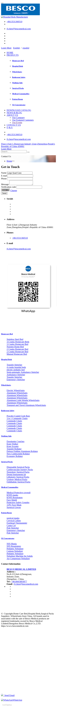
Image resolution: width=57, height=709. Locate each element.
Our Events (17, 122)
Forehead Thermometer (17, 523)
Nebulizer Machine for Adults (20, 556)
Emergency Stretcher (16, 379)
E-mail (4, 176)
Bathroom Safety (18, 77)
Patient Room (17, 99)
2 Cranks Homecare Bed (17, 349)
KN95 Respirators (15, 497)
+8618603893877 (19, 581)
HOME (10, 52)
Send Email (9, 695)
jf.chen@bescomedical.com (19, 29)
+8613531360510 (14, 21)
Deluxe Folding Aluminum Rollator (22, 451)
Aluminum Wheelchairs (17, 393)
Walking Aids (17, 83)
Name (3, 173)
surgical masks (13, 518)
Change (13, 190)
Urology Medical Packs (17, 479)
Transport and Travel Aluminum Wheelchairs (26, 405)
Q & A (10, 127)
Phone (4, 178)
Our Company (18, 117)
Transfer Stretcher (14, 365)
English (16, 48)
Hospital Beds (17, 66)
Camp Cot (11, 525)
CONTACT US (14, 125)
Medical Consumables (20, 94)
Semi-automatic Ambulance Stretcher (23, 372)
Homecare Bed (18, 61)
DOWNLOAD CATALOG (19, 110)
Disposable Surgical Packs (18, 467)
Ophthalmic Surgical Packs (18, 482)
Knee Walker (12, 444)
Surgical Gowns (14, 507)
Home (9, 161)
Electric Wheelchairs (16, 390)
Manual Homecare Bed (17, 354)
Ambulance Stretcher (16, 374)
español (26, 48)
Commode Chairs (14, 421)
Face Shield (12, 500)
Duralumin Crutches (15, 441)
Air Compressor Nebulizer (18, 558)
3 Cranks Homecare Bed (17, 344)
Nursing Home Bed (15, 347)
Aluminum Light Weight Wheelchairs (23, 400)
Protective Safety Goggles (18, 502)
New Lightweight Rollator (18, 454)
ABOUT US (12, 115)
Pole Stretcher (13, 528)
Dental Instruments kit (16, 474)
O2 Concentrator (18, 105)
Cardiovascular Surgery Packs (20, 469)
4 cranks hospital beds (16, 367)
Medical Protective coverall (18, 492)
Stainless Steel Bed (15, 339)
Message (5, 184)
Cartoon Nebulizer (15, 551)
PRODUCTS (13, 55)
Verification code (8, 187)
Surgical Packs (18, 88)
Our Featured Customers (23, 120)
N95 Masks (12, 544)
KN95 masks (12, 495)
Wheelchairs (17, 72)
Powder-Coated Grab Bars (18, 416)
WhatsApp (17, 700)
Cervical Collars (14, 520)
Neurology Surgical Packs (18, 472)
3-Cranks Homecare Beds (18, 342)
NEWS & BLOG (14, 112)
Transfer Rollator (14, 449)
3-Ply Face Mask (14, 505)
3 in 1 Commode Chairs (17, 418)
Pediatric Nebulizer (15, 548)
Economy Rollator (15, 456)
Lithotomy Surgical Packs (18, 477)
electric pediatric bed (16, 370)
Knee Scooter (13, 446)
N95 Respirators (14, 546)
